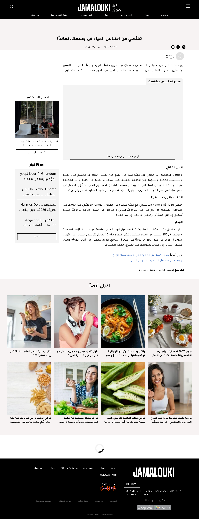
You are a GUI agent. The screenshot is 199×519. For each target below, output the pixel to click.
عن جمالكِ (99, 501)
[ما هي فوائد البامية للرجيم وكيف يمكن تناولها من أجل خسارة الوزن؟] (123, 388)
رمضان (35, 15)
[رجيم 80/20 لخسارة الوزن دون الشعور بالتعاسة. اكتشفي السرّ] (170, 321)
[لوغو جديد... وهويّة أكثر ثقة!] (123, 119)
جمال (146, 15)
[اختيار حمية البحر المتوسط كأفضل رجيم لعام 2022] (29, 321)
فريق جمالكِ (83, 501)
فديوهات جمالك (69, 468)
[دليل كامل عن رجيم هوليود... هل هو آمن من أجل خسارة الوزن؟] (76, 321)
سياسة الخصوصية (43, 501)
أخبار (106, 15)
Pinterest (147, 491)
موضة (164, 15)
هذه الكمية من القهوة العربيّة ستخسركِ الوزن (141, 255)
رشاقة (142, 269)
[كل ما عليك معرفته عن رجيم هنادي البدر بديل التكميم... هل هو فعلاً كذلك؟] (170, 388)
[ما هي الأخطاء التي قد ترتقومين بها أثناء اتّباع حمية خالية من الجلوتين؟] (29, 388)
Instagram (131, 491)
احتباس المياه (166, 269)
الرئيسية (113, 47)
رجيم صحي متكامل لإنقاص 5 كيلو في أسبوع (156, 260)
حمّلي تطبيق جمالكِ (154, 500)
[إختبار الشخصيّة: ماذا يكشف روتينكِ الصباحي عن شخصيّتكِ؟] (37, 119)
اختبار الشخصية (59, 15)
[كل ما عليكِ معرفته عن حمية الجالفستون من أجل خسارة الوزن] (76, 388)
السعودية (126, 15)
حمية (152, 269)
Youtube (130, 495)
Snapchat (176, 491)
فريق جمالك (169, 55)
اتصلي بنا (113, 501)
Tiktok (144, 495)
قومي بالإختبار (37, 152)
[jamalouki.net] (99, 8)
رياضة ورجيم (90, 47)
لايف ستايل (86, 15)
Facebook (161, 491)
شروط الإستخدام (64, 501)
